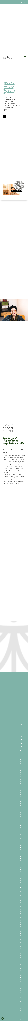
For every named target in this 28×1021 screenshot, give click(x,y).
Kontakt (22, 2)
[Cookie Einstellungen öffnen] (2, 1019)
